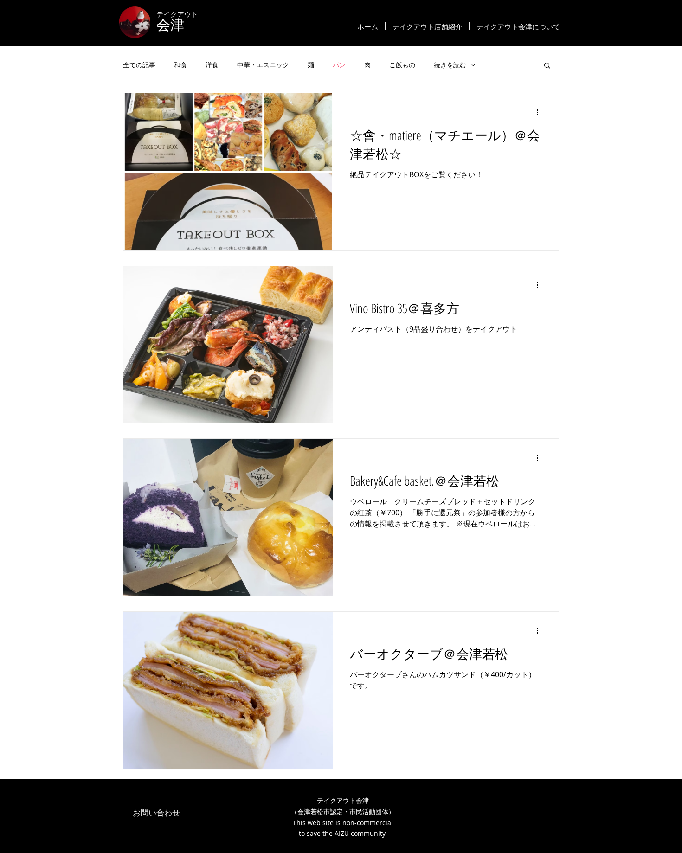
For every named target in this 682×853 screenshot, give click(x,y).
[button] (547, 66)
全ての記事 (139, 64)
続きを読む (450, 64)
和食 (180, 64)
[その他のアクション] (540, 112)
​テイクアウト (177, 14)
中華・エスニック (263, 64)
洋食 (212, 64)
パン (339, 64)
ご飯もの (402, 64)
